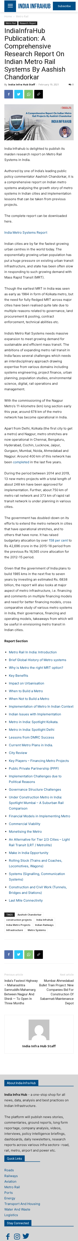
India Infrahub (44, 919)
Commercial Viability (24, 824)
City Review (18, 753)
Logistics (11, 1215)
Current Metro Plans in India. (31, 745)
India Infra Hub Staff (21, 84)
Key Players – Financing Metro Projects (39, 761)
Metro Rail (22, 16)
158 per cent (58, 540)
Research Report (28, 23)
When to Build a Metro (26, 691)
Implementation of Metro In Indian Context (41, 706)
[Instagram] (16, 1236)
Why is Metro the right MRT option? (36, 668)
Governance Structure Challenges (35, 789)
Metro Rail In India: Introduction (33, 652)
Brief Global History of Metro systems (37, 660)
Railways (11, 1176)
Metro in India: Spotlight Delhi (31, 730)
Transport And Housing (22, 1204)
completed (20, 462)
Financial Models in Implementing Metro (39, 816)
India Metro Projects (18, 924)
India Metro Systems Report (25, 232)
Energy (9, 1198)
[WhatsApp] (28, 94)
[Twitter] (18, 94)
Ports (8, 1193)
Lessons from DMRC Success (31, 737)
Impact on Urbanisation (26, 683)
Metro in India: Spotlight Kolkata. (33, 722)
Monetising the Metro (25, 831)
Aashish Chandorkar (30, 914)
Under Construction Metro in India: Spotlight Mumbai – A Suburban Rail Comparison (36, 802)
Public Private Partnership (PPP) (34, 768)
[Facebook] (8, 94)
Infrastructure (14, 930)
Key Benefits (18, 675)
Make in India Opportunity (28, 853)
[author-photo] (39, 1040)
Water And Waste (17, 1209)
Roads (9, 1170)
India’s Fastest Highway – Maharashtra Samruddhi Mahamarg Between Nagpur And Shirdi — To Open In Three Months (21, 992)
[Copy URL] (38, 94)
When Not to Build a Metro (29, 699)
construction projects (19, 919)
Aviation (10, 1181)
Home (8, 16)
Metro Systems (37, 930)
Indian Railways (44, 924)
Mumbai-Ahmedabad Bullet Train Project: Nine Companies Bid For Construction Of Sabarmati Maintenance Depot (56, 992)
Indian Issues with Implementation (35, 714)
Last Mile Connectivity (26, 900)
